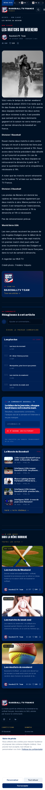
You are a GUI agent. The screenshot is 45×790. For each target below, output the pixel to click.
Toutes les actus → (12, 542)
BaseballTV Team (17, 36)
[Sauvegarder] (18, 43)
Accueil (5, 17)
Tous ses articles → (12, 293)
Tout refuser (33, 780)
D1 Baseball (6, 731)
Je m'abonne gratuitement (20, 431)
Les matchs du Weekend (17, 570)
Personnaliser (12, 780)
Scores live (29, 731)
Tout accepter (22, 786)
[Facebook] (10, 719)
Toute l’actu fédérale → (16, 510)
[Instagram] (4, 719)
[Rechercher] (38, 9)
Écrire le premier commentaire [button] (22, 330)
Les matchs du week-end (17, 620)
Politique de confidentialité (32, 749)
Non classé (16, 17)
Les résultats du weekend (18, 667)
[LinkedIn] (15, 719)
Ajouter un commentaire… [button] (19, 321)
